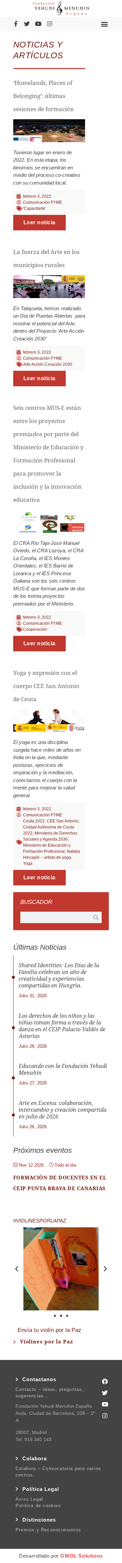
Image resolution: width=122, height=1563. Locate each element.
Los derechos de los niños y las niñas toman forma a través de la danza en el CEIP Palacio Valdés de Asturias (62, 1026)
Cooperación (35, 629)
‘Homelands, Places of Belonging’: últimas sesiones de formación (43, 95)
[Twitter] (26, 24)
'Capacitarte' (34, 208)
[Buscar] (96, 917)
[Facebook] (105, 1381)
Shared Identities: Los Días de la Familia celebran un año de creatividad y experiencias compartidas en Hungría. (59, 975)
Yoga (28, 863)
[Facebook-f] (15, 24)
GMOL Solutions (81, 1556)
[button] (104, 23)
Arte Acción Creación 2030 (47, 364)
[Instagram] (49, 24)
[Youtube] (38, 24)
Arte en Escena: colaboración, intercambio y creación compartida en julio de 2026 (62, 1110)
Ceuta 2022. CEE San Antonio (51, 821)
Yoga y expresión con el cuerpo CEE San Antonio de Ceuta (46, 686)
